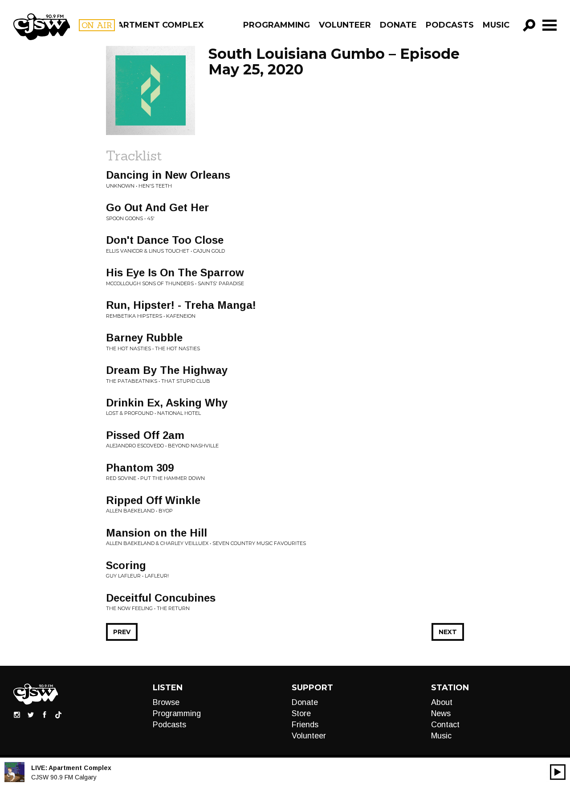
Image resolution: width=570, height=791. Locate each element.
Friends (305, 724)
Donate (398, 25)
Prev (121, 632)
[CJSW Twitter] (30, 714)
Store (301, 713)
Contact (445, 724)
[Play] (558, 772)
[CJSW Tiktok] (58, 714)
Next (448, 632)
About (441, 702)
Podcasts (450, 25)
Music (496, 25)
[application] (558, 772)
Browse (166, 702)
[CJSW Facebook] (44, 714)
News (441, 713)
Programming (276, 25)
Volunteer (345, 25)
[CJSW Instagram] (16, 714)
